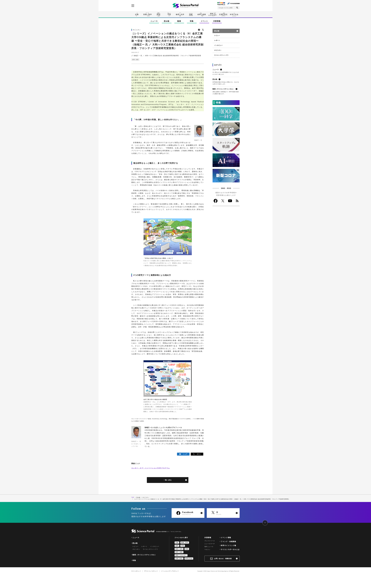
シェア (185, 454)
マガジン (207, 549)
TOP (132, 497)
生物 (136, 14)
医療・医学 (147, 14)
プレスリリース (209, 541)
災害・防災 (223, 14)
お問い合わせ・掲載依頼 (223, 558)
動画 (179, 21)
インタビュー (218, 45)
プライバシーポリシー (151, 571)
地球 (158, 14)
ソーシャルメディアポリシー (170, 571)
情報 (191, 14)
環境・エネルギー (181, 555)
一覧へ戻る (168, 480)
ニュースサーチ (209, 543)
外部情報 (217, 21)
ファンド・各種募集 (228, 541)
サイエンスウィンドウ (221, 55)
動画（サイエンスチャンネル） (144, 555)
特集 (192, 21)
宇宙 (169, 14)
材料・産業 (201, 14)
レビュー (217, 35)
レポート (217, 40)
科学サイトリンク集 (228, 545)
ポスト (199, 454)
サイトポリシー (136, 571)
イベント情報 (226, 537)
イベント (204, 21)
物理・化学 (180, 14)
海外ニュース (208, 546)
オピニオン (217, 50)
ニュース (154, 21)
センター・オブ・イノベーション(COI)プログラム (150, 468)
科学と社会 (234, 14)
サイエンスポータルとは (230, 549)
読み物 (166, 21)
